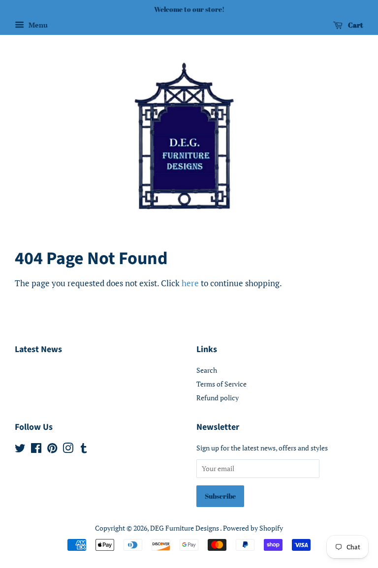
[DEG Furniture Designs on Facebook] (36, 449)
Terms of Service (221, 384)
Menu (37, 25)
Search (206, 370)
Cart (354, 25)
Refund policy (217, 397)
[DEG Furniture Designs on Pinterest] (52, 449)
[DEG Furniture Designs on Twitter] (20, 449)
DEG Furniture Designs (185, 528)
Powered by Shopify (253, 528)
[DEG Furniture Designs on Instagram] (68, 449)
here (190, 283)
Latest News (38, 349)
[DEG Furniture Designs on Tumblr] (83, 449)
